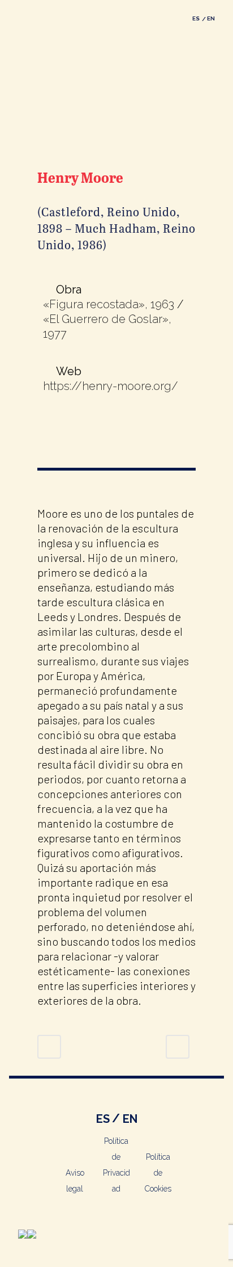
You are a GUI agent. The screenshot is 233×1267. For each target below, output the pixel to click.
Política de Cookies (158, 1172)
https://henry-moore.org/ (110, 386)
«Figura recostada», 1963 (108, 304)
